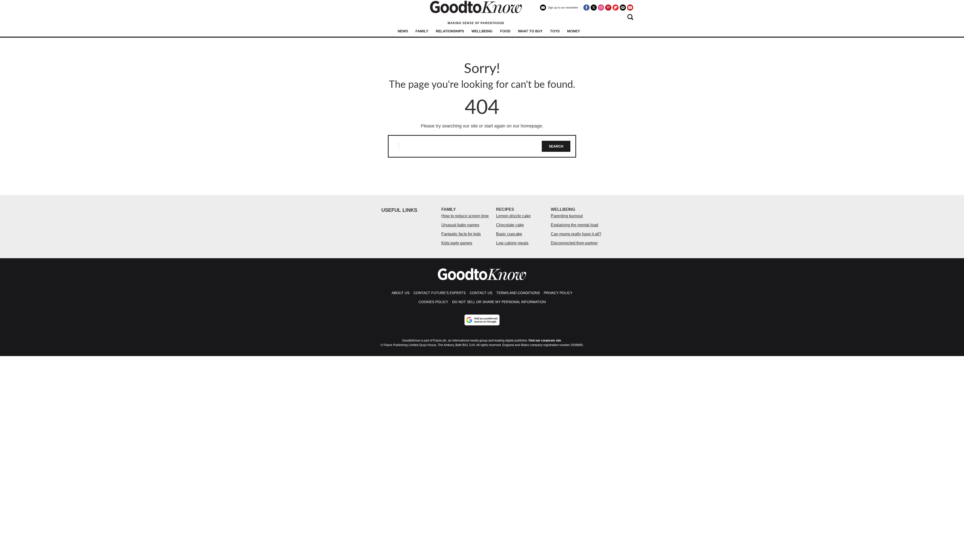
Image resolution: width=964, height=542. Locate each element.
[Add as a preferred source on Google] (482, 319)
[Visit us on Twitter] (594, 8)
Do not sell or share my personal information (499, 302)
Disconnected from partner (574, 243)
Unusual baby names (460, 225)
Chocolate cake (510, 225)
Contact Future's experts (439, 293)
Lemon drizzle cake (513, 216)
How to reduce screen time (465, 216)
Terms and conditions (518, 293)
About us (400, 293)
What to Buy (530, 31)
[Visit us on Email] (623, 8)
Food (505, 31)
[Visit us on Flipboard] (616, 8)
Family (421, 31)
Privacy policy (558, 293)
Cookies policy (433, 302)
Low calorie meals (512, 243)
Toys (555, 31)
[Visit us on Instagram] (601, 8)
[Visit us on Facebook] (586, 8)
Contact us (481, 293)
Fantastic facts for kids (461, 234)
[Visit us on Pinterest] (608, 8)
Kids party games (456, 243)
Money (573, 31)
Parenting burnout (567, 216)
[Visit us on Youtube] (630, 8)
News (403, 31)
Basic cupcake (509, 234)
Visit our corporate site (544, 340)
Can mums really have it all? (576, 234)
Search (556, 146)
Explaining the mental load (574, 225)
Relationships (450, 31)
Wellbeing (482, 31)
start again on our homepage (513, 125)
